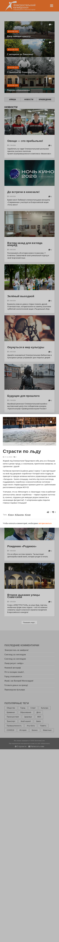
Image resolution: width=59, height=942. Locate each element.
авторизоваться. (45, 523)
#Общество (19, 515)
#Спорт (28, 515)
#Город (11, 515)
